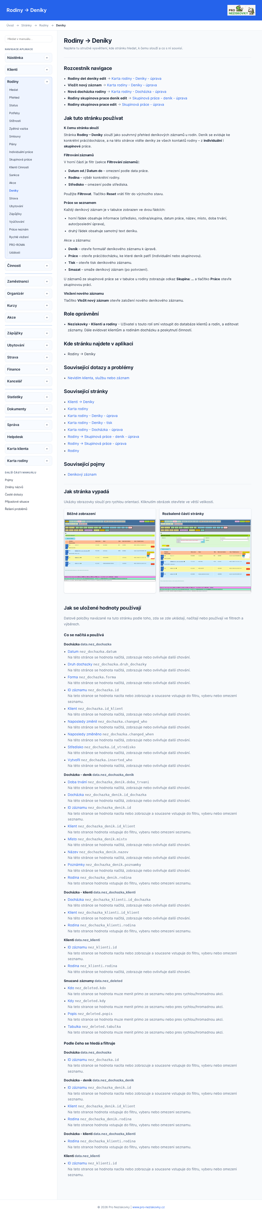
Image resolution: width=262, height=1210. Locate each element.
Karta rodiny (17, 461)
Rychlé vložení (18, 237)
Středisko (75, 747)
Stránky (26, 25)
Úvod (10, 25)
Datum (73, 651)
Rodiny (44, 25)
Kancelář (14, 381)
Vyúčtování (16, 221)
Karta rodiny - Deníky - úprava (136, 78)
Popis (72, 1014)
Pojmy (9, 480)
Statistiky (15, 397)
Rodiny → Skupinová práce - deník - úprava (103, 437)
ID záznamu (77, 690)
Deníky (13, 190)
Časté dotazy (14, 494)
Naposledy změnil (82, 721)
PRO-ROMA (17, 244)
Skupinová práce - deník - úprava (159, 98)
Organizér (15, 293)
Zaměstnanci (18, 281)
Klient (72, 709)
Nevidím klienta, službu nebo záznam (98, 378)
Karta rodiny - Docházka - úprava (138, 92)
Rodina (73, 877)
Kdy (71, 1001)
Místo (72, 839)
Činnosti (14, 266)
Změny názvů (14, 487)
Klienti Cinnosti (19, 167)
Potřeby (14, 113)
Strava (13, 198)
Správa (13, 425)
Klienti (12, 69)
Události (14, 252)
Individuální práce (21, 152)
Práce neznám (18, 229)
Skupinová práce (20, 159)
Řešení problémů (16, 509)
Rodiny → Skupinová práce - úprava (97, 444)
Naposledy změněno (85, 734)
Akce (12, 182)
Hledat (13, 89)
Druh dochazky (80, 664)
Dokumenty (16, 409)
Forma (73, 677)
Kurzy (12, 305)
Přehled (14, 97)
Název (73, 852)
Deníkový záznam (82, 474)
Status (13, 105)
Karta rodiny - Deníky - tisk (90, 423)
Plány (13, 144)
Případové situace (17, 501)
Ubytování (16, 206)
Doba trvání (77, 782)
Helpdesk (15, 437)
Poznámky (76, 865)
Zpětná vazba (18, 128)
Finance (13, 369)
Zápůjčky (15, 214)
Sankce (14, 175)
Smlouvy (15, 136)
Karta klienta (17, 449)
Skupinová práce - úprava (143, 104)
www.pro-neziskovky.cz (148, 1207)
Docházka (76, 795)
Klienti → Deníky (81, 402)
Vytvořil (74, 760)
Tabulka (74, 1027)
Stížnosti (15, 120)
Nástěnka (15, 58)
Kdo (71, 988)
